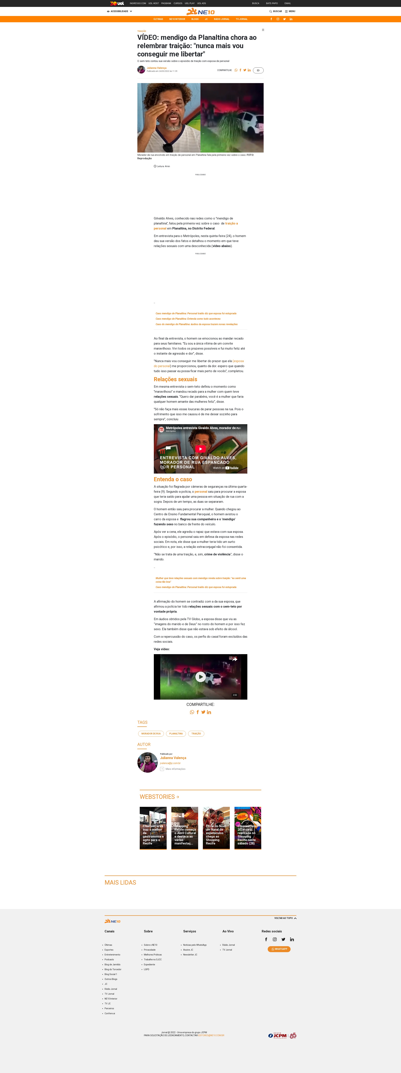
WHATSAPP (281, 949)
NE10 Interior (177, 19)
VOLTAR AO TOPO (283, 918)
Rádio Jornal (221, 19)
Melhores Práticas (153, 954)
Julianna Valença (157, 67)
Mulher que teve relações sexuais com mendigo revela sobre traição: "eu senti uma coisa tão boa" (201, 580)
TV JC (108, 1003)
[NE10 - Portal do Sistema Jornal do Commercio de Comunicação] (201, 11)
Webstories (157, 796)
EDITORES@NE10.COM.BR (211, 1035)
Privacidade (150, 950)
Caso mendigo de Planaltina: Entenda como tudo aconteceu (188, 318)
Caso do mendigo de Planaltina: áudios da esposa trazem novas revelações (197, 324)
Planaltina (176, 733)
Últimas (158, 19)
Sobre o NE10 (150, 945)
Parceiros (109, 1008)
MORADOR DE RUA (151, 733)
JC (206, 19)
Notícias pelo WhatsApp (195, 945)
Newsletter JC (190, 954)
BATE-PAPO (272, 3)
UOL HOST (153, 3)
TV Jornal (242, 19)
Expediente (149, 964)
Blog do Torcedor (113, 969)
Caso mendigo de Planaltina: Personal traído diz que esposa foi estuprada (196, 313)
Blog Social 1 (111, 974)
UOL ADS (201, 3)
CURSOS (178, 3)
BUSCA (255, 3)
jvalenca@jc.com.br (170, 763)
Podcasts (109, 959)
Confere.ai (110, 1013)
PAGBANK (166, 3)
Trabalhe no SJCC (153, 959)
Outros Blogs (111, 979)
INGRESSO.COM (138, 3)
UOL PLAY (190, 3)
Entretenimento (112, 954)
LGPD (146, 969)
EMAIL (288, 3)
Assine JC (188, 950)
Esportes (109, 950)
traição (196, 733)
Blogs (195, 19)
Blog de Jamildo (112, 964)
